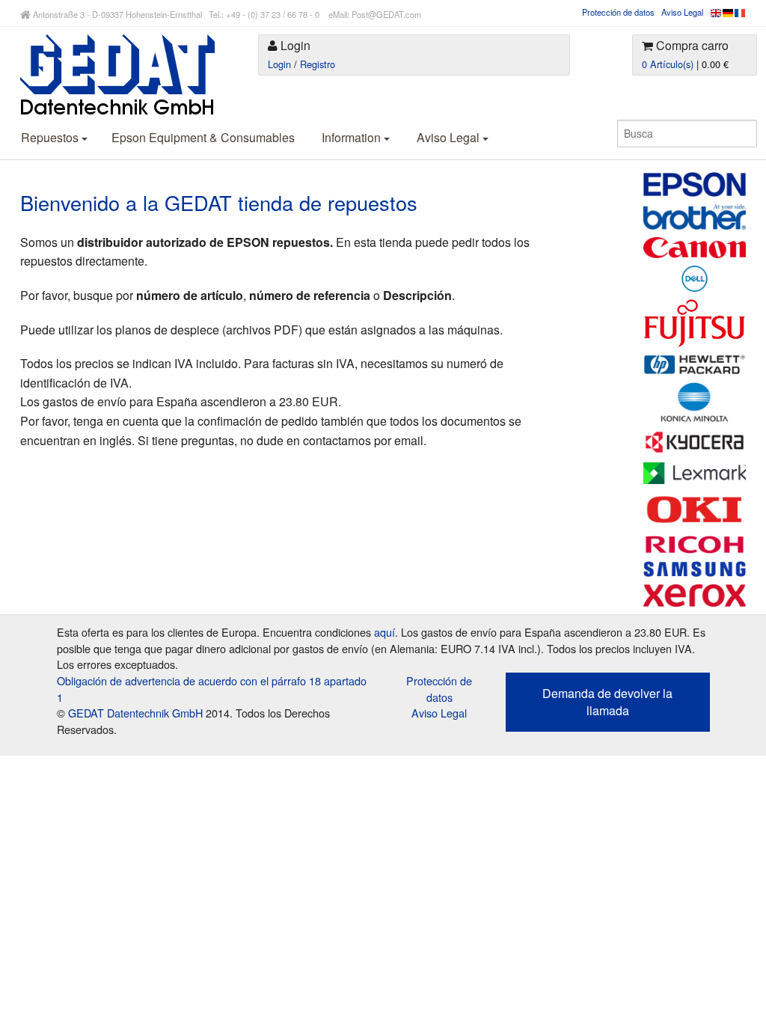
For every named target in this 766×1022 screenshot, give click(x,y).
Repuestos (51, 137)
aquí (384, 632)
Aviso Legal (682, 12)
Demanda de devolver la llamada (607, 702)
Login (279, 64)
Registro (317, 64)
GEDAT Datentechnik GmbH (135, 712)
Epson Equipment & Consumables (203, 137)
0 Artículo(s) (667, 64)
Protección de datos (618, 12)
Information (353, 137)
